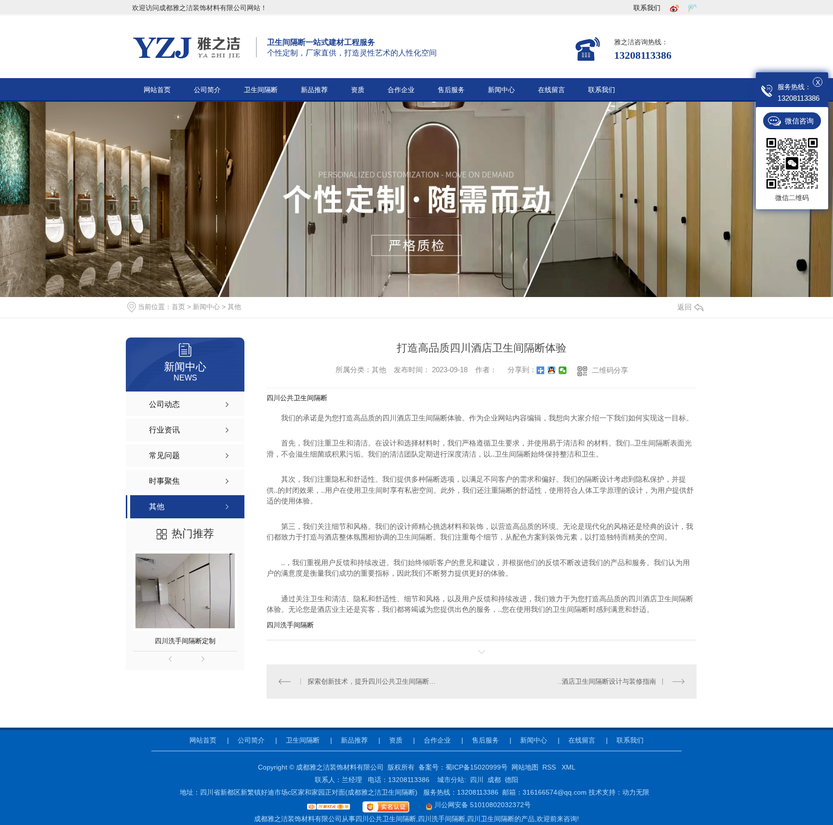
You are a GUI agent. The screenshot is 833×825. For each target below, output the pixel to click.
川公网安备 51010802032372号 (481, 805)
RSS (550, 767)
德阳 (511, 780)
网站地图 (524, 767)
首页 (178, 307)
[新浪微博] (674, 8)
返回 (684, 307)
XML (569, 767)
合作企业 (401, 90)
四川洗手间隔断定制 (185, 641)
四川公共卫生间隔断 (297, 398)
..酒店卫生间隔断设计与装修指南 (607, 681)
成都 (494, 780)
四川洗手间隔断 (290, 625)
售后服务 (451, 90)
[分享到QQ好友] (552, 370)
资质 (357, 90)
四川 (477, 780)
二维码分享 (610, 370)
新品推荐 (314, 90)
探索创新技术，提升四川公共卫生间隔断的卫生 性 (374, 681)
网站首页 (157, 90)
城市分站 (450, 780)
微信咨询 (799, 121)
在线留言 (551, 90)
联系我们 (646, 8)
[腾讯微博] (692, 8)
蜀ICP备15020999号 (476, 767)
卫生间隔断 (261, 90)
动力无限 (635, 792)
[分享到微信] (563, 370)
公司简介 (207, 90)
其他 (234, 307)
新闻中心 (501, 90)
